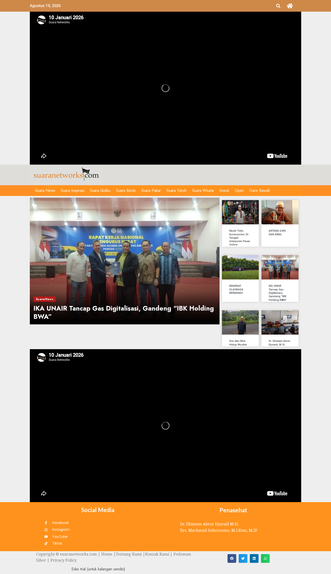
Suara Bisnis (126, 190)
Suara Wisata (203, 190)
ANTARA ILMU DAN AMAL (277, 232)
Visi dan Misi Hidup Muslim (238, 342)
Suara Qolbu (100, 190)
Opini (239, 190)
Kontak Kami (157, 554)
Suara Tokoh (176, 190)
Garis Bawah (259, 190)
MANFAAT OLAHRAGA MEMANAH (236, 289)
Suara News (45, 190)
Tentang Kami (129, 554)
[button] (232, 558)
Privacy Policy (63, 560)
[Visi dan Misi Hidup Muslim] (125, 261)
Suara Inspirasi (72, 190)
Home (106, 554)
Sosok (224, 190)
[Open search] (278, 5)
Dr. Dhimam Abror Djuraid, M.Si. (279, 342)
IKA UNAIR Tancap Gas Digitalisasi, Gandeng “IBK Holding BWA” (278, 292)
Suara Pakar (151, 190)
